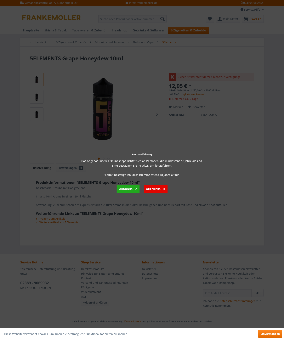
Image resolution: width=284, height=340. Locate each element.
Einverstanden (270, 334)
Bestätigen (125, 189)
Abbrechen (153, 189)
